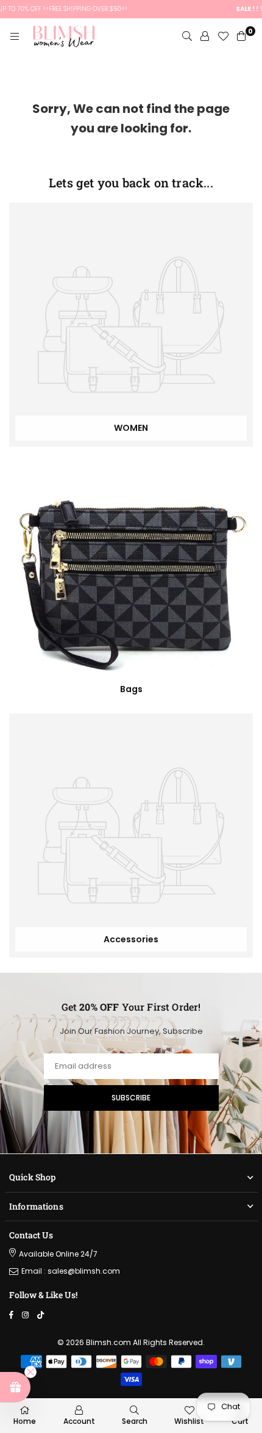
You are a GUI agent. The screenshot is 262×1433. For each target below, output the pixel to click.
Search (134, 1421)
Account (79, 1421)
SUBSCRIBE (131, 1097)
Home (24, 1421)
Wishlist (189, 1421)
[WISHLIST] (223, 36)
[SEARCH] (187, 36)
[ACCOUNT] (204, 36)
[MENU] (14, 36)
